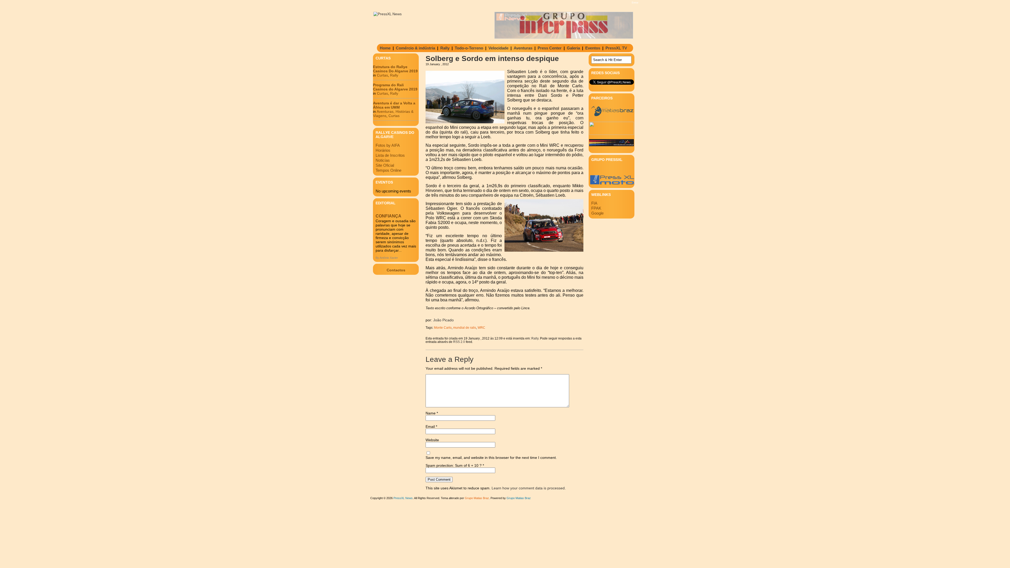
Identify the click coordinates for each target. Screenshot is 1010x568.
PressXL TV (616, 48)
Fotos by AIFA (388, 145)
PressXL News (403, 498)
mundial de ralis (464, 327)
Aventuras (523, 48)
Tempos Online (388, 170)
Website (432, 440)
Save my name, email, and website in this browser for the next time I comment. (491, 457)
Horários (383, 150)
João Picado (443, 320)
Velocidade (498, 48)
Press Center (550, 48)
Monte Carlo (443, 327)
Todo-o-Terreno (469, 48)
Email (431, 426)
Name (432, 413)
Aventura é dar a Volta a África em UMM (394, 105)
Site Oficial (385, 165)
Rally (445, 48)
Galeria (573, 48)
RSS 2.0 (459, 341)
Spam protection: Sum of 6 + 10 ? (454, 465)
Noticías (383, 160)
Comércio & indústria (415, 48)
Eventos (592, 48)
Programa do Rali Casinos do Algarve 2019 (395, 87)
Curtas (382, 75)
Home (385, 48)
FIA (594, 203)
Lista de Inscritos (390, 155)
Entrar (635, 2)
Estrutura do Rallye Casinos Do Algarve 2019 (395, 69)
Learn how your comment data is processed (528, 488)
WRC (481, 327)
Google (597, 213)
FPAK (596, 208)
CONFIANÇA (388, 216)
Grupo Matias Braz (519, 498)
